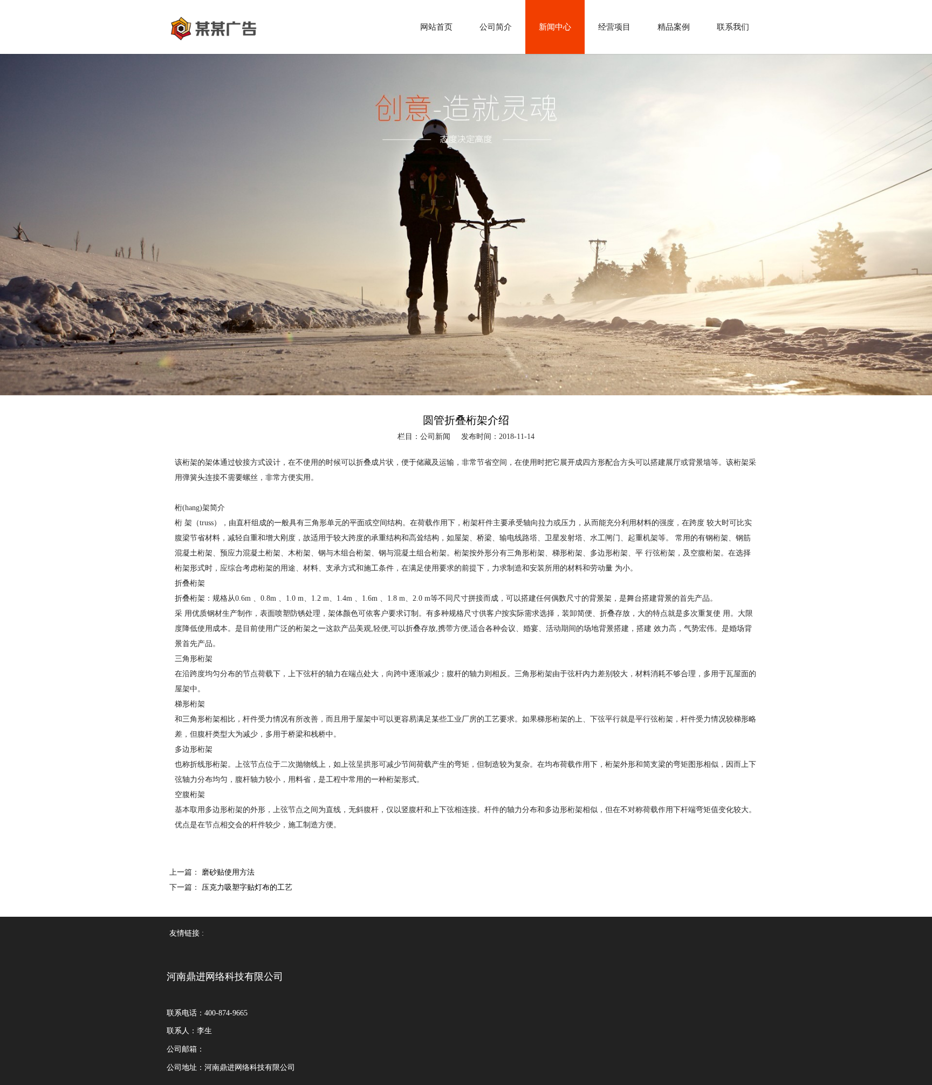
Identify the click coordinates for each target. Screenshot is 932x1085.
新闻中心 (555, 27)
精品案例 (673, 27)
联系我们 (733, 27)
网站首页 (436, 27)
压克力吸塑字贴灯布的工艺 (247, 887)
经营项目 (614, 27)
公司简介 (495, 27)
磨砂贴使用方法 (228, 872)
